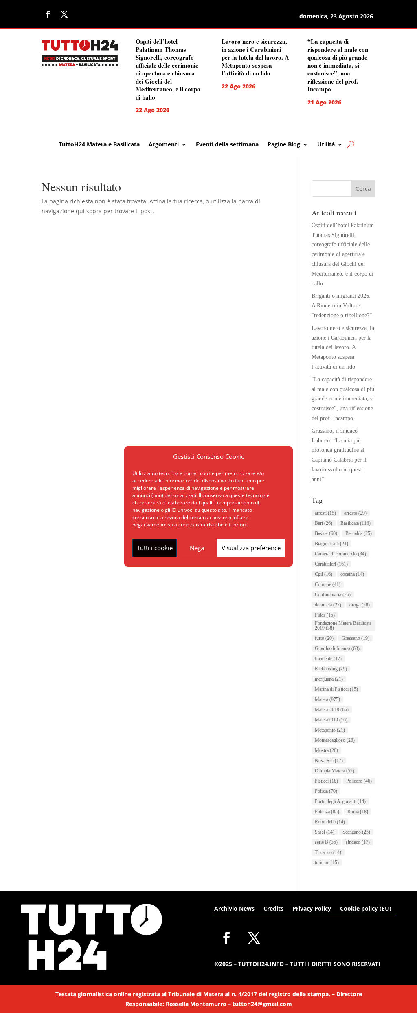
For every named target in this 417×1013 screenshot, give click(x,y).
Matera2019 (331, 720)
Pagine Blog (284, 145)
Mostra (326, 750)
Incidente (328, 658)
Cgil (323, 574)
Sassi (324, 832)
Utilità (326, 145)
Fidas (325, 615)
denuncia (328, 605)
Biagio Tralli (331, 543)
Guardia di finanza (337, 648)
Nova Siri (329, 760)
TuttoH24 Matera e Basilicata (99, 145)
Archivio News (234, 909)
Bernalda (358, 533)
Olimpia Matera (334, 771)
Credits (273, 909)
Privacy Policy (311, 909)
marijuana (329, 679)
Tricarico (328, 852)
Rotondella (330, 822)
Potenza (327, 811)
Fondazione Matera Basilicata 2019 (343, 625)
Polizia (326, 791)
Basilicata (355, 523)
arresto (355, 513)
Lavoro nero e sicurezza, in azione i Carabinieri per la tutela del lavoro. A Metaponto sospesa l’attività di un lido (255, 57)
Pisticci (326, 781)
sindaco (358, 842)
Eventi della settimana (227, 145)
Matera (327, 699)
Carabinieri (331, 564)
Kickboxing (331, 669)
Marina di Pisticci (336, 689)
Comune (327, 584)
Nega (197, 548)
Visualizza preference (251, 548)
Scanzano (356, 832)
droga (359, 605)
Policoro (359, 781)
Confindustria (333, 594)
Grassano (355, 638)
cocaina (352, 574)
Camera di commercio (340, 554)
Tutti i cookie (155, 548)
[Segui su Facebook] (48, 14)
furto (324, 638)
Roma (357, 811)
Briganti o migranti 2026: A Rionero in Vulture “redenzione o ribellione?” (342, 305)
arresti (325, 513)
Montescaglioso (335, 740)
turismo (327, 862)
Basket (326, 533)
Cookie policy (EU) (365, 909)
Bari (323, 523)
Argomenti (164, 145)
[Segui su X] (64, 14)
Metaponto (330, 730)
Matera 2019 (332, 709)
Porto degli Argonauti (340, 801)
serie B (326, 842)
